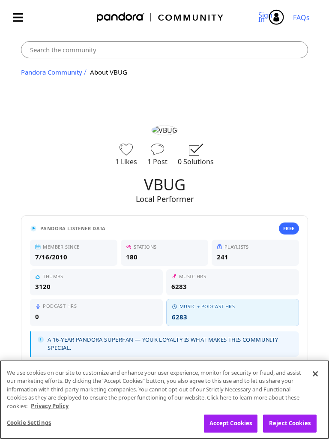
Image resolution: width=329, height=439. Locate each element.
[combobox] (164, 49)
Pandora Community (160, 17)
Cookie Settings (29, 423)
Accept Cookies (230, 423)
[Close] (315, 373)
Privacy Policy (50, 406)
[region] (164, 399)
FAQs (301, 17)
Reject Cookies (290, 423)
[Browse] (22, 17)
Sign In (266, 17)
